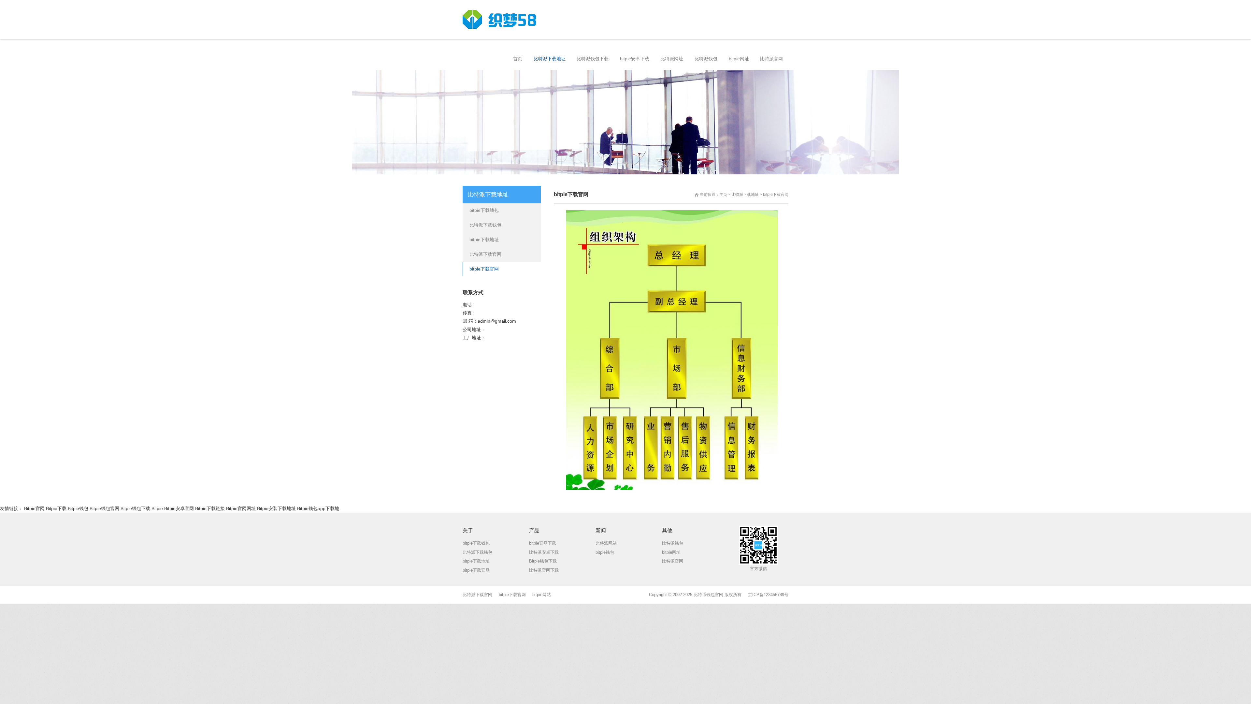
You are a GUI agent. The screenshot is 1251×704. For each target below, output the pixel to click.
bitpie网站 (541, 594)
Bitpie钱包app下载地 (318, 508)
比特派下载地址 (745, 194)
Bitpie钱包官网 (104, 508)
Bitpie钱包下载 (135, 508)
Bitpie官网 (34, 508)
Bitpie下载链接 (210, 508)
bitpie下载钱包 (484, 210)
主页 (723, 194)
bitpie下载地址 (484, 239)
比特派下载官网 (485, 254)
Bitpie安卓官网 (179, 508)
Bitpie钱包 (78, 508)
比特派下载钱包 (485, 224)
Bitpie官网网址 (241, 508)
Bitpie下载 (56, 508)
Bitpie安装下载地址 (276, 508)
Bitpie (157, 508)
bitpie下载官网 (775, 194)
